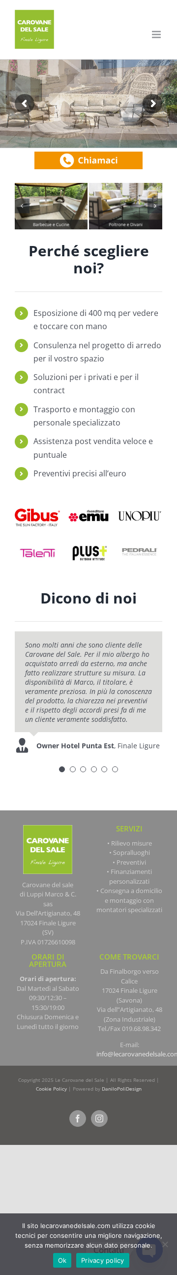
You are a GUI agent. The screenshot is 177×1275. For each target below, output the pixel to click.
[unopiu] (139, 506)
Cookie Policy (51, 1088)
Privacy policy (102, 1260)
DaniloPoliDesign (122, 1088)
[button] (22, 206)
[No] (165, 1244)
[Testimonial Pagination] (62, 769)
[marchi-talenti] (37, 542)
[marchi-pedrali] (139, 542)
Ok (62, 1260)
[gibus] (37, 506)
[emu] (88, 506)
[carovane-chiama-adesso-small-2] (88, 154)
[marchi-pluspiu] (88, 542)
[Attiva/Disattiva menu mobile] (157, 34)
